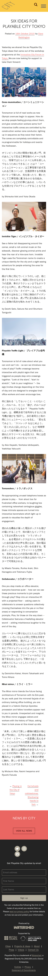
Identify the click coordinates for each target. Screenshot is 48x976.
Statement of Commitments (24, 970)
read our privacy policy (19, 911)
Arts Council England (30, 938)
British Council (11, 938)
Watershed (24, 927)
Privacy (28, 967)
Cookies (17, 967)
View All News (24, 830)
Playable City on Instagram (24, 848)
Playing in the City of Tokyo (16, 790)
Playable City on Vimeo (17, 854)
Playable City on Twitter (17, 848)
